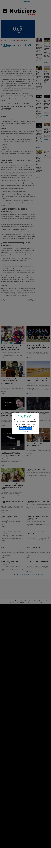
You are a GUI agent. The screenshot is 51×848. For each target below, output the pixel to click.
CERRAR (25, 431)
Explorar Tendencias (25, 428)
